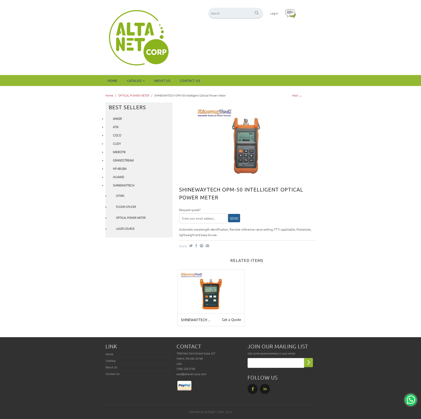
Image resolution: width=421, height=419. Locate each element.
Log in (274, 13)
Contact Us (190, 80)
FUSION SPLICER (126, 207)
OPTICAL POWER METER (133, 95)
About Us (162, 80)
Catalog (136, 80)
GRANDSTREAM (123, 160)
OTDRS (120, 196)
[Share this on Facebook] (195, 245)
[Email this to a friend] (207, 245)
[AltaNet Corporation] (138, 38)
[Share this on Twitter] (190, 245)
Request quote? (189, 210)
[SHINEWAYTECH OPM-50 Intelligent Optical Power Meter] (245, 141)
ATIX (116, 127)
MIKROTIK (119, 152)
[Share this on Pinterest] (201, 245)
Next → (297, 95)
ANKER (117, 119)
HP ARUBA (120, 169)
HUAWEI (118, 177)
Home (113, 80)
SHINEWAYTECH (123, 185)
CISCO (117, 135)
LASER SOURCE (125, 229)
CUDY (117, 144)
